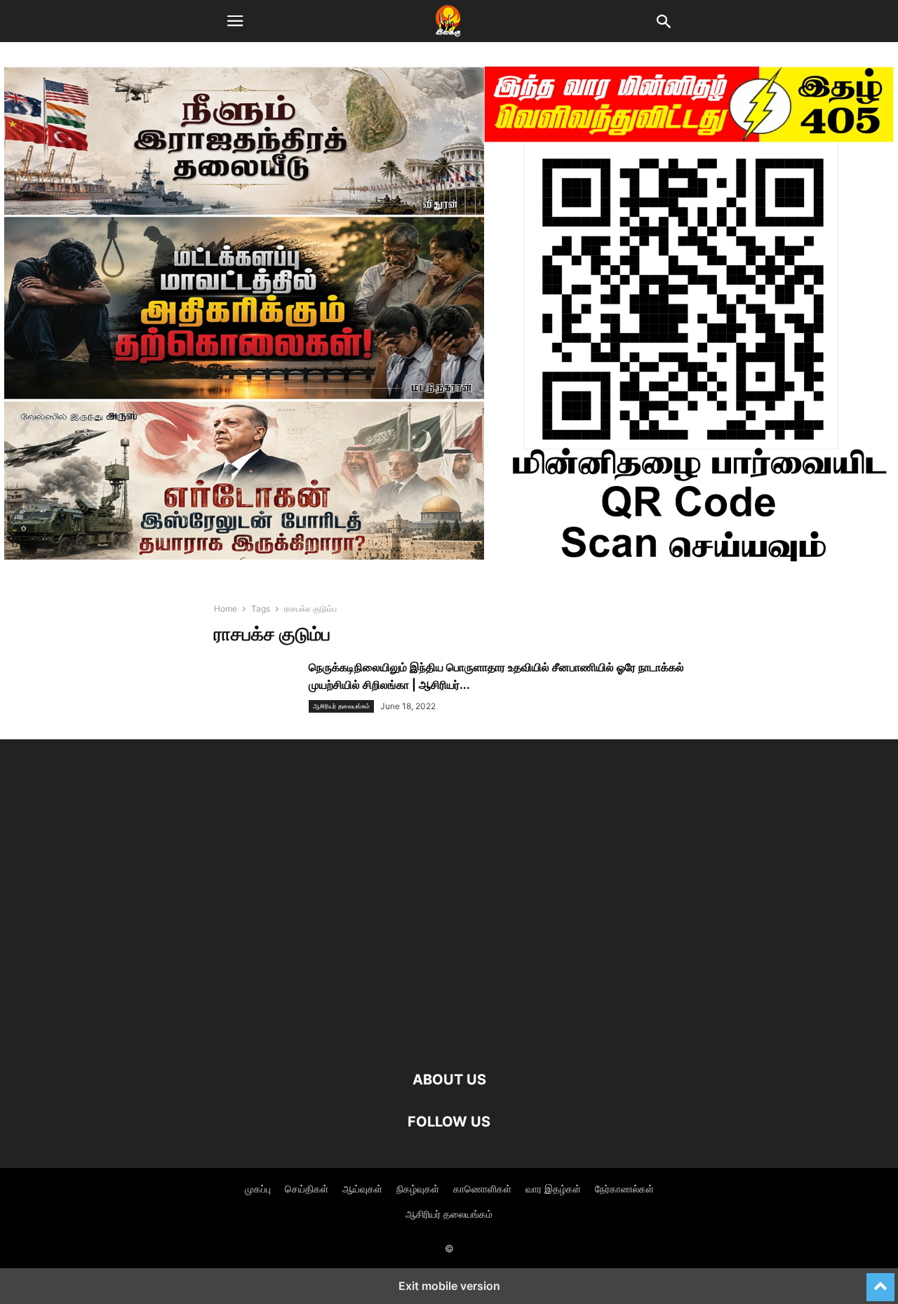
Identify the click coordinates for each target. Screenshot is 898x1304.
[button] (235, 21)
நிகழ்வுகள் (417, 1189)
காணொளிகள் (482, 1189)
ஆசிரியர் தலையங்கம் (341, 706)
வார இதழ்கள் (553, 1189)
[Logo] (449, 1037)
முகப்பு (258, 1189)
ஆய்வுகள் (362, 1189)
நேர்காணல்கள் (624, 1189)
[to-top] (880, 1281)
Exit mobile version (449, 1286)
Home (225, 608)
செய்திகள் (306, 1189)
